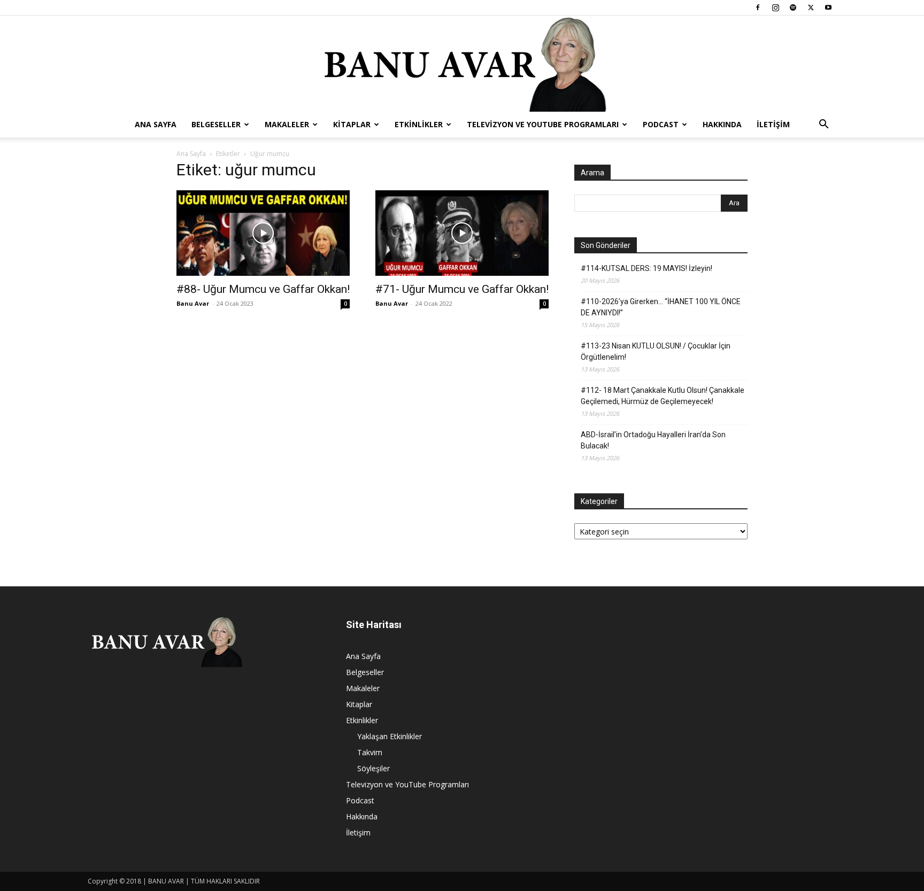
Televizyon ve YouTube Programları (543, 124)
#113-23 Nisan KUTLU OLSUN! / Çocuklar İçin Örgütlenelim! (655, 351)
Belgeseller (216, 124)
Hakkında (722, 124)
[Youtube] (828, 7)
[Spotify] (793, 7)
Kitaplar (352, 124)
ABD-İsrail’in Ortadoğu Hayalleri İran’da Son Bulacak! (653, 440)
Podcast (661, 124)
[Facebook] (758, 7)
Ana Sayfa (155, 124)
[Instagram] (775, 7)
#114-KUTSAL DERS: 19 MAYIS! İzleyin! (646, 268)
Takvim (369, 752)
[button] (823, 125)
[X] (811, 7)
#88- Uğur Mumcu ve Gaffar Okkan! (263, 289)
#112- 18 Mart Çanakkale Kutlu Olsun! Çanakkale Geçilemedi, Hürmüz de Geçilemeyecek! (662, 396)
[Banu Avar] (462, 64)
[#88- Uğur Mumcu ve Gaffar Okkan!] (263, 233)
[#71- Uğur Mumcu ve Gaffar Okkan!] (462, 233)
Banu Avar (192, 303)
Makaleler (287, 124)
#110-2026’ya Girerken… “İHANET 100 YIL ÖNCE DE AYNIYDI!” (661, 307)
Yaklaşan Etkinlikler (389, 736)
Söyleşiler (373, 768)
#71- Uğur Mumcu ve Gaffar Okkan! (462, 289)
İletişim (773, 124)
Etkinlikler (419, 124)
